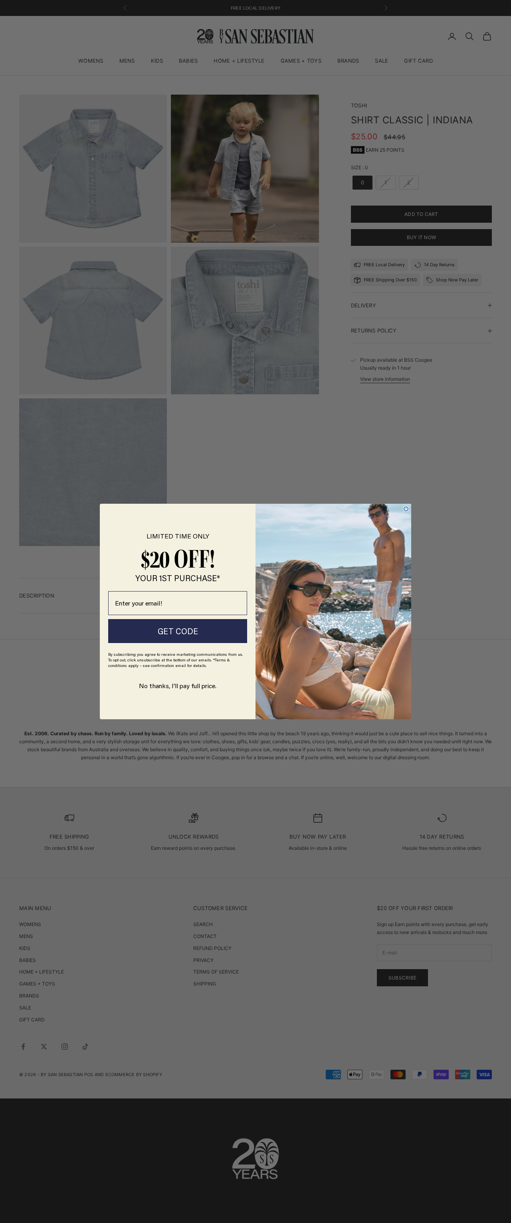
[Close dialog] (406, 509)
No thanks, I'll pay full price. (177, 685)
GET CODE (178, 631)
